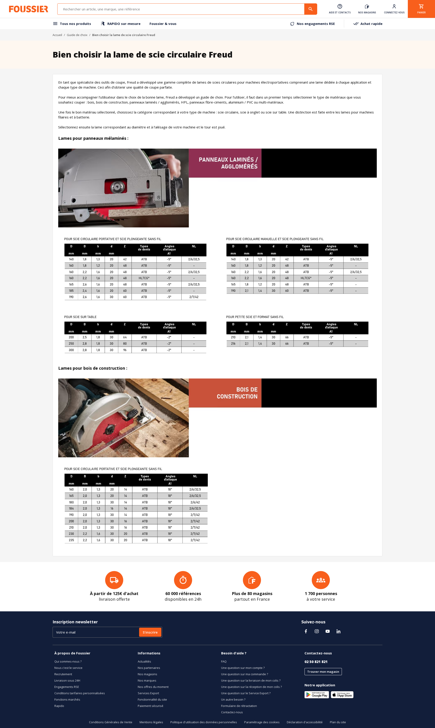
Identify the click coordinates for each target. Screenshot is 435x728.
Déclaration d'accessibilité (305, 722)
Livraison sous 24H (67, 680)
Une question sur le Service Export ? (246, 693)
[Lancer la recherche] (310, 9)
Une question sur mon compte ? (243, 668)
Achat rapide (371, 23)
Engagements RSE (66, 687)
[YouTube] (327, 631)
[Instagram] (316, 631)
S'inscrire (150, 632)
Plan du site (338, 722)
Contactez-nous (232, 712)
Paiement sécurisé (150, 706)
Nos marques (147, 680)
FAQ (224, 661)
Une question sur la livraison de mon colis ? (250, 680)
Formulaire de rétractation (239, 706)
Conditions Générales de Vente (110, 722)
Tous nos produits (75, 23)
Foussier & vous (163, 23)
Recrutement (63, 674)
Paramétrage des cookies (262, 722)
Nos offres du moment (153, 687)
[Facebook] (305, 631)
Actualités (144, 661)
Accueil (57, 35)
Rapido (59, 706)
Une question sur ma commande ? (244, 674)
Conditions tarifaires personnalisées (79, 693)
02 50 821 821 (316, 661)
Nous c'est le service (68, 668)
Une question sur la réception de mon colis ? (251, 687)
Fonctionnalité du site (152, 699)
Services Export (148, 693)
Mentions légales (151, 722)
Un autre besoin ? (233, 699)
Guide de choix (77, 35)
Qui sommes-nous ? (68, 661)
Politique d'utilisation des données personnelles (203, 722)
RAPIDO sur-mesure (123, 23)
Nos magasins (147, 674)
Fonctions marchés (67, 699)
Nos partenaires (149, 668)
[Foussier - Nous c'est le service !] (28, 9)
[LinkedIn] (338, 631)
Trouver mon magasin (323, 672)
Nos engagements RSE (316, 23)
